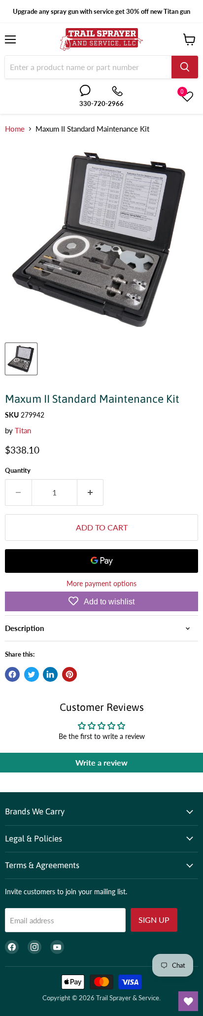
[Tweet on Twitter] (31, 674)
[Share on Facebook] (12, 674)
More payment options (101, 584)
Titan (23, 430)
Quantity (18, 470)
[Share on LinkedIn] (50, 674)
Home (15, 129)
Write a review (101, 762)
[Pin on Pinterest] (69, 674)
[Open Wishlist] (188, 1001)
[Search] (184, 67)
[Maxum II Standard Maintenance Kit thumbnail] (21, 359)
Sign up (153, 919)
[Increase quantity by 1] (90, 492)
